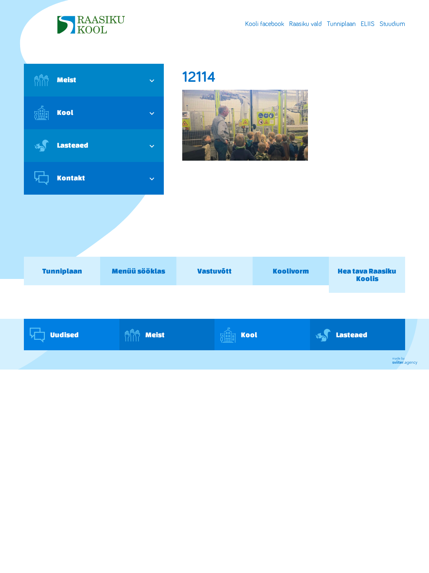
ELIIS (368, 24)
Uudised (64, 335)
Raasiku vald (305, 24)
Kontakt (71, 178)
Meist (66, 79)
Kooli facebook (264, 24)
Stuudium (392, 24)
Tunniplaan (341, 24)
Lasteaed (72, 145)
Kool (65, 112)
